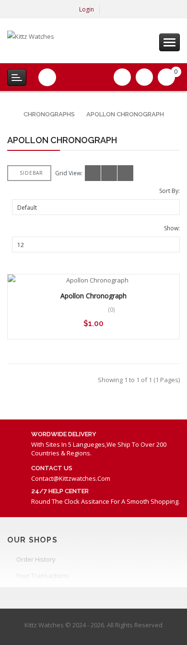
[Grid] (93, 173)
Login (86, 9)
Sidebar (31, 173)
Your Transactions (42, 575)
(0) (111, 310)
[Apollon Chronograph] (93, 280)
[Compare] (144, 77)
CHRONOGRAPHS (49, 114)
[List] (109, 173)
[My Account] (109, 9)
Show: (172, 228)
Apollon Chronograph (93, 295)
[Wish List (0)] (122, 77)
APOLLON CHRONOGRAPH (125, 114)
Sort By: (169, 191)
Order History (36, 559)
